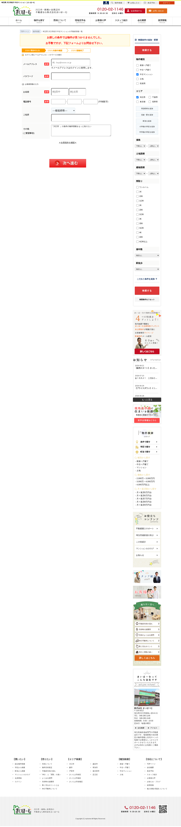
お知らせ (140, 555)
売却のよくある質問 (146, 635)
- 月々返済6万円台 (143, 495)
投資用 (142, 83)
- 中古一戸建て (141, 464)
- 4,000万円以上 (142, 484)
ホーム (19, 21)
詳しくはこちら (147, 658)
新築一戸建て (145, 65)
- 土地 (138, 470)
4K (140, 232)
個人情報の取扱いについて (157, 789)
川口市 (71, 764)
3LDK (141, 228)
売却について (59, 21)
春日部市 (96, 771)
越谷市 (95, 764)
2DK (141, 210)
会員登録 (18, 778)
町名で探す (145, 452)
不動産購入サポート (145, 528)
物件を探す (39, 21)
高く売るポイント (145, 646)
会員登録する (136, 11)
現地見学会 (80, 21)
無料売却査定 (47, 767)
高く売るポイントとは (50, 785)
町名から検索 (20, 771)
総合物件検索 (20, 764)
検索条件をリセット (147, 299)
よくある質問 (47, 778)
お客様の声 (100, 21)
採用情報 (162, 21)
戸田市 (71, 771)
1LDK (141, 201)
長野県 (155, 102)
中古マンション (146, 74)
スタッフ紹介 (121, 21)
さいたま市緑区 (75, 775)
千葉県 (155, 97)
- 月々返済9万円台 (143, 505)
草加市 (95, 767)
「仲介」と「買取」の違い (51, 775)
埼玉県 (142, 97)
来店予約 (150, 771)
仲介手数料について (146, 641)
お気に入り (135, 3)
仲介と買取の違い (145, 652)
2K (140, 205)
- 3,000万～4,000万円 (145, 481)
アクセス (153, 728)
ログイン (18, 782)
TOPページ (151, 764)
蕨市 (71, 767)
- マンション (140, 467)
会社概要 (142, 21)
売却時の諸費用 (145, 629)
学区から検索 (20, 767)
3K (140, 219)
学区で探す (145, 447)
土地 (141, 79)
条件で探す (145, 442)
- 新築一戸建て (141, 461)
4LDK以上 (143, 242)
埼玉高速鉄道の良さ (145, 535)
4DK (141, 237)
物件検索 (118, 3)
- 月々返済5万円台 (143, 492)
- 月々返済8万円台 (143, 502)
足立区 (95, 775)
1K (140, 192)
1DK (141, 196)
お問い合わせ (158, 11)
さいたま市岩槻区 (76, 782)
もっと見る (147, 399)
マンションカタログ (145, 548)
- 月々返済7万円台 (143, 498)
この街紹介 (141, 542)
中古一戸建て (145, 70)
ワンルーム (143, 187)
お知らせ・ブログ (153, 782)
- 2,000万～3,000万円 (145, 478)
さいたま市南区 (75, 778)
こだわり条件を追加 (146, 279)
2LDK (141, 214)
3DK (141, 223)
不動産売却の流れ (145, 624)
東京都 (142, 102)
